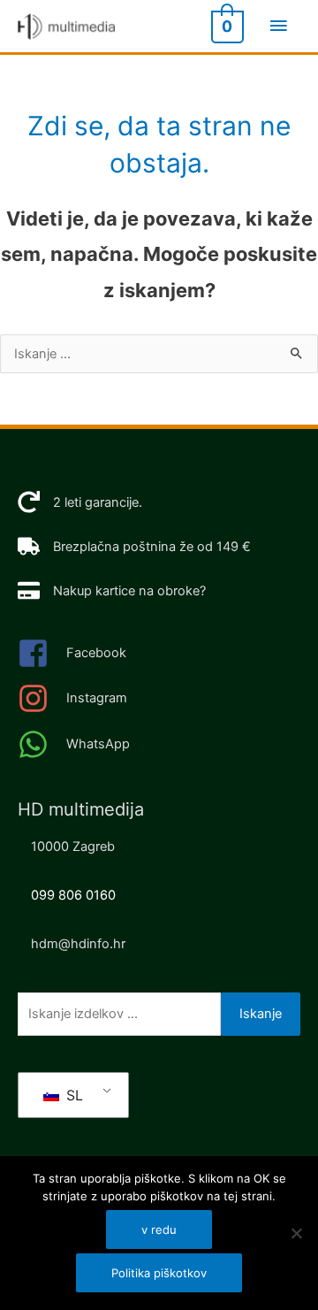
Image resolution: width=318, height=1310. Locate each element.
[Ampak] (296, 1233)
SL (72, 1095)
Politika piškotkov (159, 1273)
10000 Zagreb (73, 846)
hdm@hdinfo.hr (78, 944)
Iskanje (260, 1014)
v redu (159, 1229)
